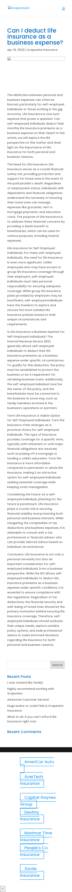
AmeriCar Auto (39, 762)
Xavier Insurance (30, 872)
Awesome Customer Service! (28, 700)
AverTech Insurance (31, 780)
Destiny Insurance (30, 815)
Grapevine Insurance (42, 50)
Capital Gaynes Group (38, 801)
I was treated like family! (25, 683)
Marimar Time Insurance (36, 836)
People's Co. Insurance (34, 851)
